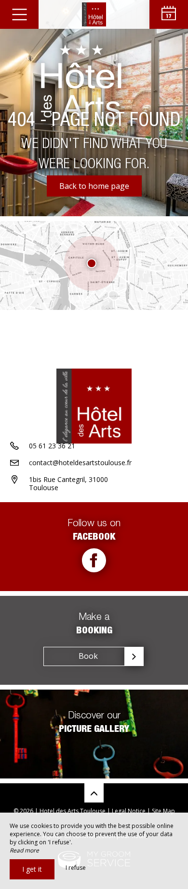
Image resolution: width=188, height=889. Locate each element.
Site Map (163, 811)
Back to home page (94, 186)
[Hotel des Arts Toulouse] (94, 14)
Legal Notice (129, 811)
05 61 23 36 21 (52, 445)
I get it (32, 869)
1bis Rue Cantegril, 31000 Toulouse (68, 483)
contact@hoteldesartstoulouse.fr (80, 462)
